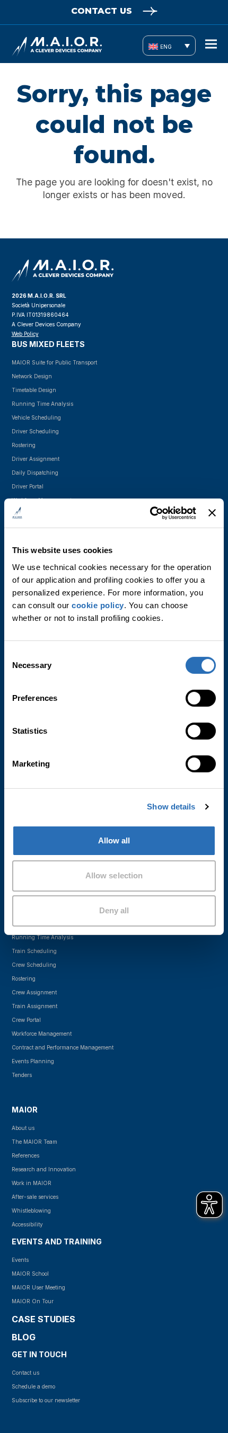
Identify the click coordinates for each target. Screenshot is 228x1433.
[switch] (189, 697)
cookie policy (98, 604)
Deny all (114, 910)
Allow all (114, 839)
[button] (211, 44)
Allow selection (114, 875)
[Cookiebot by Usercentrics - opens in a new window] (150, 513)
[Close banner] (212, 513)
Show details (171, 806)
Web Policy (25, 334)
